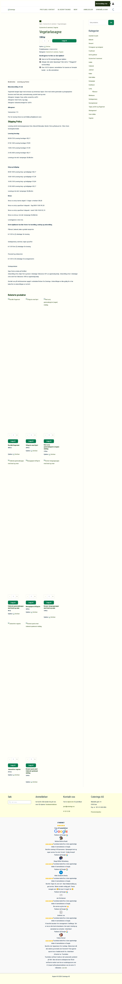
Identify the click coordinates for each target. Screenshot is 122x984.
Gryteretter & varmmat (49, 24)
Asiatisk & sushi (93, 36)
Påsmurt (94, 92)
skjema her (70, 802)
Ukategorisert (93, 110)
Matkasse (92, 95)
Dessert (91, 43)
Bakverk (91, 40)
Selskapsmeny (93, 99)
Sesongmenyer (93, 103)
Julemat (91, 70)
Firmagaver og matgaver (96, 47)
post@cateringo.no (68, 806)
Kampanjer (92, 81)
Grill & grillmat (93, 55)
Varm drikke (92, 114)
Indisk (90, 62)
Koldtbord (91, 85)
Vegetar (55, 27)
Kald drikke (92, 77)
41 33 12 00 (66, 811)
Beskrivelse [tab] (11, 82)
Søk (111, 22)
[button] (78, 9)
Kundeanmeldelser (51, 804)
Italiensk (91, 66)
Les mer (64, 968)
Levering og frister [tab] (23, 82)
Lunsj (90, 89)
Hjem (40, 24)
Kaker (90, 73)
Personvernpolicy (96, 812)
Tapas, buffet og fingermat (97, 107)
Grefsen (48, 46)
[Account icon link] (113, 4)
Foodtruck (92, 51)
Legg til (64, 41)
